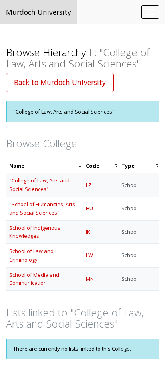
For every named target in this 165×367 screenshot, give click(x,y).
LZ (88, 185)
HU (89, 208)
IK (88, 231)
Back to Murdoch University (60, 82)
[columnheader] (44, 165)
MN (90, 278)
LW (89, 255)
